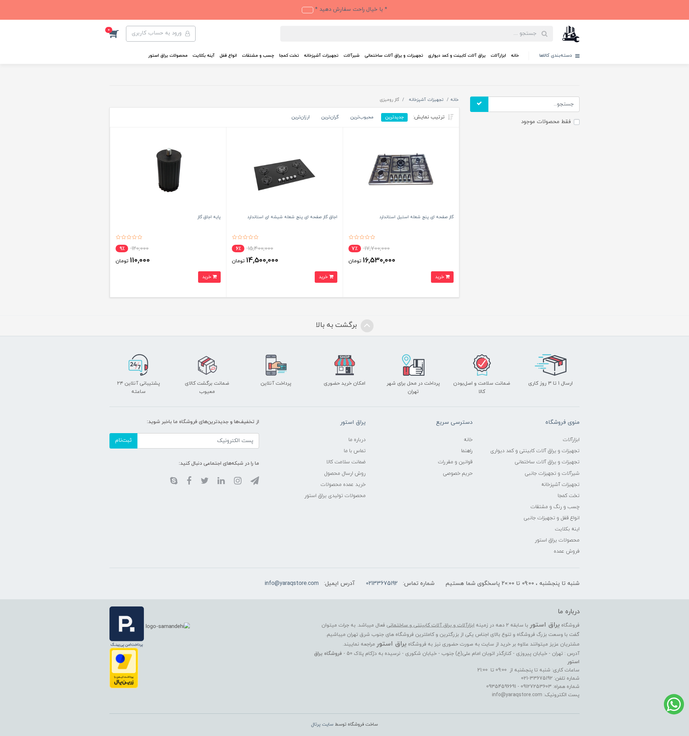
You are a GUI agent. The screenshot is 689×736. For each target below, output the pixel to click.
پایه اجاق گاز (209, 217)
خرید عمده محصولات (343, 484)
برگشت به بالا (337, 325)
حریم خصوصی (458, 473)
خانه (515, 55)
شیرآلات (351, 55)
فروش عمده (567, 551)
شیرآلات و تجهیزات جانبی (552, 473)
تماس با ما (355, 450)
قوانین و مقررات (455, 462)
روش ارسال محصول (345, 473)
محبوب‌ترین (362, 117)
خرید (440, 276)
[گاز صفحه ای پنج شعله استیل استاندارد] (401, 172)
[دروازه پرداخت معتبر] (123, 667)
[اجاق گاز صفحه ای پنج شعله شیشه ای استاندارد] (284, 172)
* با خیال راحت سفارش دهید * (350, 9)
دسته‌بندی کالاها (556, 55)
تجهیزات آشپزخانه (321, 55)
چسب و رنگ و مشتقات (555, 506)
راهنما (467, 450)
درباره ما (357, 439)
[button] (117, 34)
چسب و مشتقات (258, 55)
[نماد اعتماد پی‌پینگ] (126, 626)
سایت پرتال (322, 724)
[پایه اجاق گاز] (168, 172)
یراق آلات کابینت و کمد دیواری (457, 55)
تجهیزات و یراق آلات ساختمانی (394, 55)
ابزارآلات (498, 55)
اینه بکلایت (567, 529)
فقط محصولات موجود (546, 122)
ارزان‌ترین (300, 117)
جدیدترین (394, 117)
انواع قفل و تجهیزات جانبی (552, 518)
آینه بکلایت (204, 55)
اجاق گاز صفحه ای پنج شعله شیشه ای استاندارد (292, 217)
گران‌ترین (330, 117)
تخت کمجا (289, 55)
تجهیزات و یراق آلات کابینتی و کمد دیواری (535, 450)
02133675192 (382, 583)
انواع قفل (228, 55)
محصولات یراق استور (168, 55)
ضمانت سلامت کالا (346, 462)
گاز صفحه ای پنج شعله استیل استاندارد (416, 217)
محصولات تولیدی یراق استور (335, 495)
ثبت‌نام (123, 440)
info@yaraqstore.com (291, 583)
